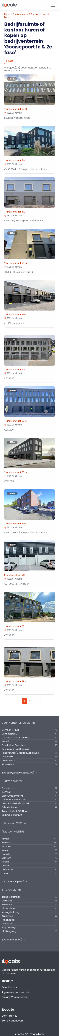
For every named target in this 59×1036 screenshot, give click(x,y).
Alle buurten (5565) (13, 823)
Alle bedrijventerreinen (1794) (18, 772)
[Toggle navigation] (53, 5)
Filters (9, 61)
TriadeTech (37, 1034)
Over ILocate (9, 987)
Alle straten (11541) (12, 939)
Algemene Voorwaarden (16, 992)
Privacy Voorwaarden (15, 997)
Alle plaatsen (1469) (13, 881)
